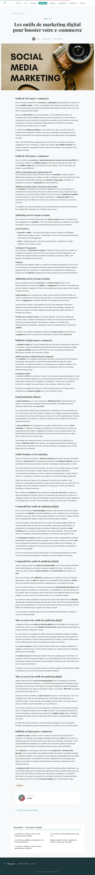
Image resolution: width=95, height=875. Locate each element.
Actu (25, 3)
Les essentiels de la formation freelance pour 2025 (64, 835)
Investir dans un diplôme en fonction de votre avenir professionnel (29, 841)
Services (82, 3)
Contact (32, 863)
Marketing (73, 3)
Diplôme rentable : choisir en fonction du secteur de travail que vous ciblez (63, 841)
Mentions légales (23, 863)
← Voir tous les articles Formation (26, 810)
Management (63, 3)
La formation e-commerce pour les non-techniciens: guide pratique (28, 835)
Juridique (52, 3)
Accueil (18, 3)
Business (33, 3)
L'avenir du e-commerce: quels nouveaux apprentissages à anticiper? (28, 847)
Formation (43, 3)
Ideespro (11, 863)
